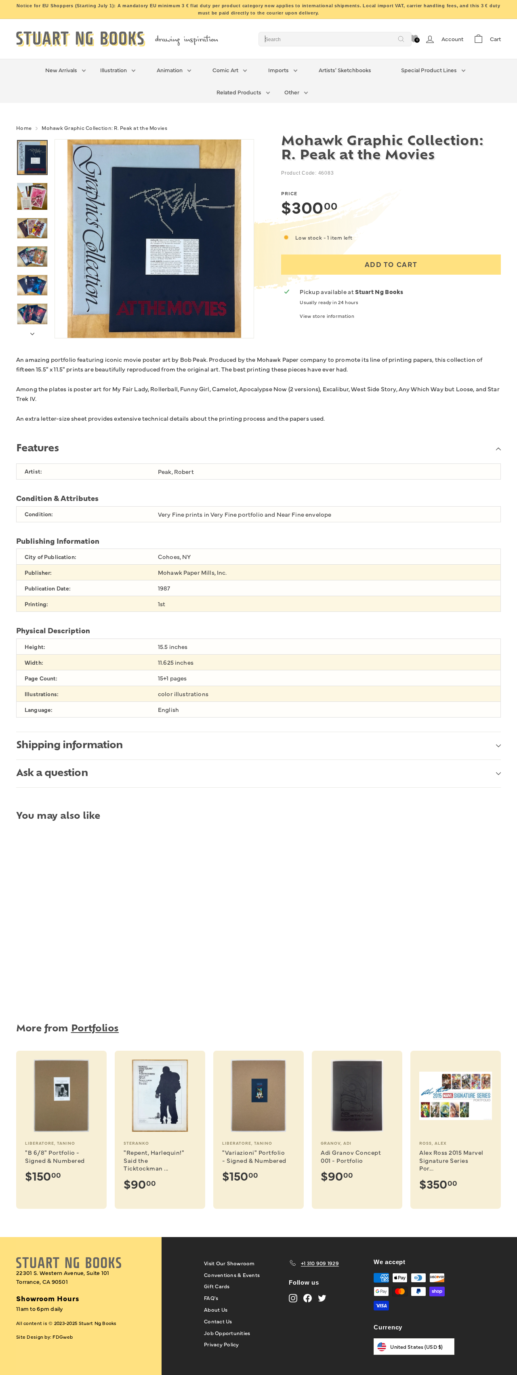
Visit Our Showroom (229, 1263)
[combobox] (335, 39)
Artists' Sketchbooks (345, 70)
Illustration (113, 70)
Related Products (238, 92)
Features (37, 449)
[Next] (32, 331)
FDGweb (63, 1336)
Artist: (33, 471)
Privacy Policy (221, 1344)
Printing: (36, 604)
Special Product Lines (429, 70)
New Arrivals (61, 70)
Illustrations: (42, 694)
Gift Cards (217, 1285)
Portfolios (95, 1029)
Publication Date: (48, 588)
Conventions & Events (232, 1274)
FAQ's (211, 1297)
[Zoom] (154, 239)
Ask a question (52, 773)
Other (291, 92)
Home (24, 127)
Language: (39, 710)
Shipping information (69, 746)
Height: (35, 647)
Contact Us (218, 1321)
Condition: (39, 514)
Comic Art (225, 70)
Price (289, 193)
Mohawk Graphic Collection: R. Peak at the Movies (104, 127)
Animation (170, 70)
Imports (278, 70)
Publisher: (38, 572)
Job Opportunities (227, 1332)
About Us (215, 1309)
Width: (34, 662)
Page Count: (41, 678)
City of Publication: (50, 557)
